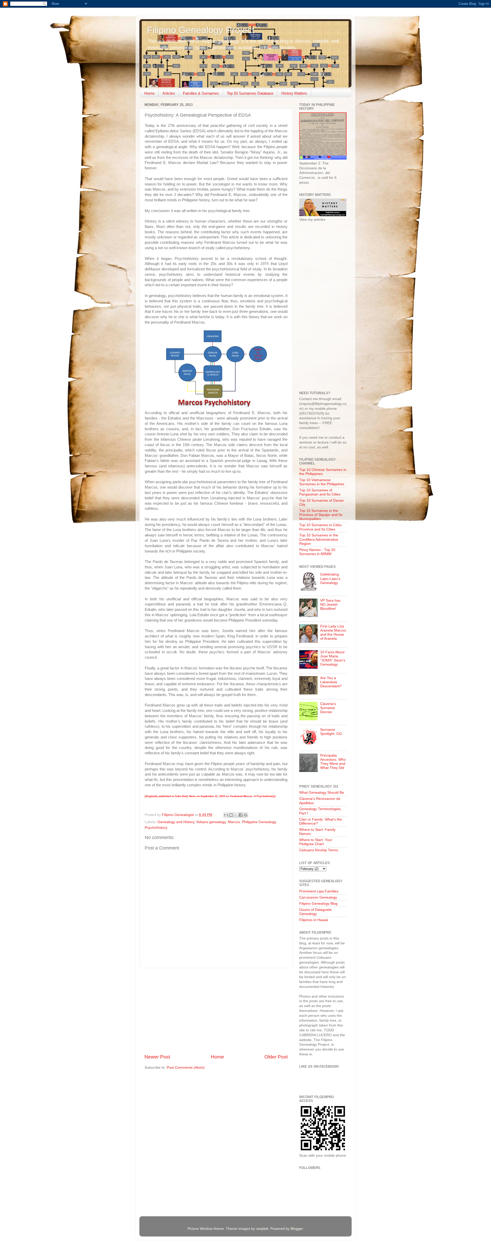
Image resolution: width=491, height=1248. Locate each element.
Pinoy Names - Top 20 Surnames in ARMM (317, 552)
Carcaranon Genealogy (318, 897)
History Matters (294, 93)
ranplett (262, 1229)
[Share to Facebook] (240, 815)
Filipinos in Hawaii (313, 920)
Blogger (297, 1229)
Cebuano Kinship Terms (318, 850)
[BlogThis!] (230, 815)
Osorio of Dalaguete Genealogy (315, 912)
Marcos (234, 822)
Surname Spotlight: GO (331, 732)
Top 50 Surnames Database (250, 93)
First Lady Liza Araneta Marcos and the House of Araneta (333, 632)
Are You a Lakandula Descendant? (331, 682)
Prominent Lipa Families (318, 891)
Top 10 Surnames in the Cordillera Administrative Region (318, 539)
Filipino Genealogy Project (200, 30)
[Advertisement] (216, 1011)
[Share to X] (235, 815)
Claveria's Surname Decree (328, 708)
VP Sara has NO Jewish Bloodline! (330, 605)
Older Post (276, 1056)
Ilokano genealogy (211, 822)
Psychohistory (156, 828)
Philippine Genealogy (259, 822)
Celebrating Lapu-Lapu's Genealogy (330, 578)
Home (149, 93)
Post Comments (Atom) (186, 1067)
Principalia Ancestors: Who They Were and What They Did (333, 762)
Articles (168, 93)
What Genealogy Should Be (321, 792)
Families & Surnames (201, 93)
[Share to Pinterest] (245, 815)
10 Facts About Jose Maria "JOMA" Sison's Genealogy (332, 658)
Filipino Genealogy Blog (318, 903)
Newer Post (157, 1056)
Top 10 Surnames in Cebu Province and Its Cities (320, 527)
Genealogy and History (176, 822)
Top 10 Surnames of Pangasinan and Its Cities (319, 492)
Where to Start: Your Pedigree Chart (315, 842)
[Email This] (226, 815)
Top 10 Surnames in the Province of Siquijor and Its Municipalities (320, 515)
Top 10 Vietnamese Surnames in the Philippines (321, 482)
